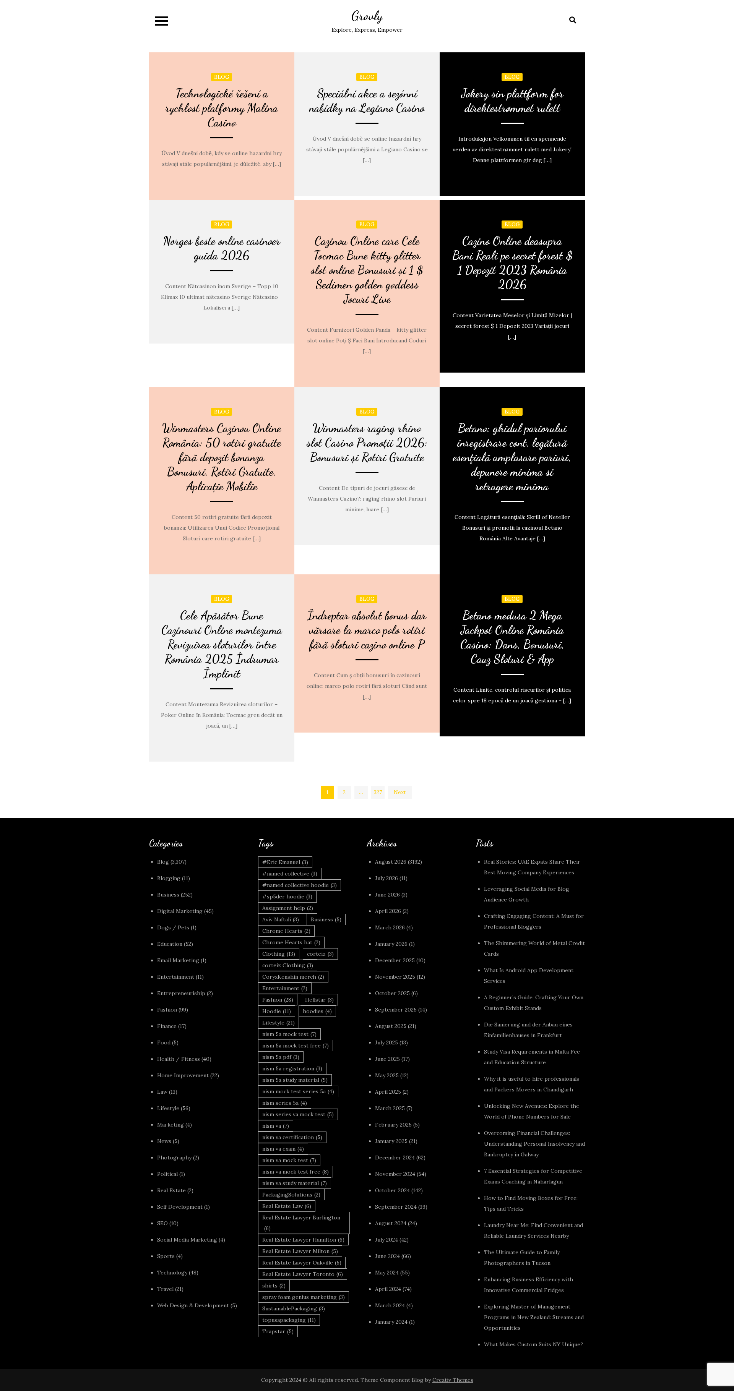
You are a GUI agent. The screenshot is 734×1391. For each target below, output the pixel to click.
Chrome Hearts (286, 930)
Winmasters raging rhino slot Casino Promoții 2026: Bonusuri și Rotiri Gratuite (367, 442)
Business (168, 894)
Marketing (170, 1124)
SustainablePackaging (293, 1308)
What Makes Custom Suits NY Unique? (533, 1344)
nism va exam (283, 1148)
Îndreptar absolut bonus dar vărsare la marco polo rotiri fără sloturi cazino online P (366, 629)
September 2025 (396, 1009)
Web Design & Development (193, 1305)
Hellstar (319, 999)
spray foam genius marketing (303, 1297)
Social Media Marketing (187, 1239)
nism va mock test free (295, 1171)
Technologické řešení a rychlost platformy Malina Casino (222, 107)
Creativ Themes (452, 1379)
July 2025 (386, 1042)
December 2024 (395, 1157)
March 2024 (390, 1305)
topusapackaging (289, 1319)
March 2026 (390, 927)
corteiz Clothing (287, 965)
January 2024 (391, 1321)
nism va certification (292, 1137)
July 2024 (386, 1239)
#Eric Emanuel (285, 862)
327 (378, 792)
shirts (274, 1285)
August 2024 (390, 1223)
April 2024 (388, 1289)
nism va (275, 1125)
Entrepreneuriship (181, 993)
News (164, 1141)
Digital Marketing (180, 911)
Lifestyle (168, 1108)
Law (162, 1091)
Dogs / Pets (173, 927)
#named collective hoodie (299, 885)
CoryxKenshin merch (293, 976)
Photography (174, 1157)
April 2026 (388, 911)
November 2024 (395, 1174)
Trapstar (278, 1331)
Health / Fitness (178, 1058)
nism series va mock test (298, 1114)
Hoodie (276, 1011)
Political (167, 1174)
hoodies (317, 1011)
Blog (221, 77)
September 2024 (396, 1206)
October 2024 (392, 1190)
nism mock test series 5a (298, 1091)
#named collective (289, 873)
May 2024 (387, 1272)
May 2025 (387, 1075)
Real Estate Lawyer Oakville (301, 1262)
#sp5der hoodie (287, 896)
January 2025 (391, 1141)
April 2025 (388, 1091)
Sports (166, 1256)
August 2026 (390, 861)
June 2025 (387, 1058)
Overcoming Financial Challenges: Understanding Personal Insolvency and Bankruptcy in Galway (534, 1144)
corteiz (320, 953)
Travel (165, 1289)
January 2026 (391, 943)
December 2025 (395, 960)
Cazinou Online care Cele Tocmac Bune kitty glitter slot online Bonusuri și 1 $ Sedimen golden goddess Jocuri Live (367, 270)
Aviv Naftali (280, 919)
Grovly (367, 16)
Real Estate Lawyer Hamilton (303, 1239)
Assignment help (287, 908)
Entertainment (175, 976)
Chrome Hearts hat (291, 942)
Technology (172, 1272)
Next (400, 792)
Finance (167, 1026)
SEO (162, 1223)
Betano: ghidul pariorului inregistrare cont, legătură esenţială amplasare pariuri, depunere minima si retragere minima (512, 457)
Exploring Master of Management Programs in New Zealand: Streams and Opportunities (534, 1317)
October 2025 (392, 993)
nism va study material (294, 1183)
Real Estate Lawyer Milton (300, 1251)
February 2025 (393, 1124)
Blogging (168, 878)
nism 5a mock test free (295, 1045)
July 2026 (386, 878)
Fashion (167, 1009)
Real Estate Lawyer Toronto (302, 1274)
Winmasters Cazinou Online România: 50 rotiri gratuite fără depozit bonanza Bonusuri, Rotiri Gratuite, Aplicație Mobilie (221, 457)
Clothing (278, 953)
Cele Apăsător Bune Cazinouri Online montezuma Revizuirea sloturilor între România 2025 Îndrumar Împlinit (221, 644)
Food (164, 1042)
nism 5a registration (292, 1068)
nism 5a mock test (289, 1034)
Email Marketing (178, 960)
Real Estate (171, 1190)
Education (169, 943)
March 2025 (390, 1108)
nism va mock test (289, 1160)
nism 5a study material (295, 1079)
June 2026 (387, 894)
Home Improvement (183, 1075)
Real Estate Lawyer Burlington (301, 1223)
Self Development (180, 1206)
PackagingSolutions (291, 1194)
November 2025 (395, 976)
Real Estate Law (286, 1206)
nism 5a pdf (280, 1057)
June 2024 (387, 1256)
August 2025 (390, 1026)
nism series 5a (284, 1102)
